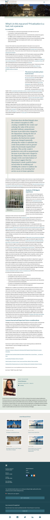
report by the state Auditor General (35, 97)
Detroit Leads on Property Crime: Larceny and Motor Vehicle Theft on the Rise (21, 361)
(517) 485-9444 (8, 478)
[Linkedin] (32, 475)
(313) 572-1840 (8, 474)
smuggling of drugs (38, 60)
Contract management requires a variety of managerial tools (17, 270)
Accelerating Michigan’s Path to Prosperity (14, 358)
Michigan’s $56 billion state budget (36, 314)
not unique (13, 109)
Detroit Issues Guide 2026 (33, 432)
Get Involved (25, 497)
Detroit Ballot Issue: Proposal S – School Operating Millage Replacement (35, 450)
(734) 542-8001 (8, 469)
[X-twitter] (29, 475)
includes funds (34, 49)
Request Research (29, 468)
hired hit (30, 62)
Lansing (22, 385)
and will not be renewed (10, 52)
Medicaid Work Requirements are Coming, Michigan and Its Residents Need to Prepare (23, 364)
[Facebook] (27, 475)
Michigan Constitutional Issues (12, 432)
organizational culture (37, 200)
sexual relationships (12, 60)
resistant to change (25, 217)
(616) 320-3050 (8, 482)
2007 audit (24, 112)
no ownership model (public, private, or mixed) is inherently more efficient (26, 90)
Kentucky (15, 110)
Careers (27, 472)
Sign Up (25, 511)
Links (27, 470)
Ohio (10, 110)
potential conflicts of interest (11, 69)
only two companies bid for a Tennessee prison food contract (21, 247)
